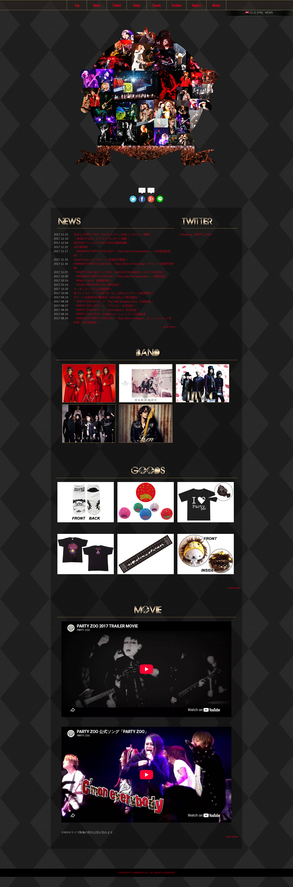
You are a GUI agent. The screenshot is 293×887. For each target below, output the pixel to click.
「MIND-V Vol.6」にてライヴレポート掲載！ (102, 238)
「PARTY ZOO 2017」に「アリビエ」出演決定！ (105, 305)
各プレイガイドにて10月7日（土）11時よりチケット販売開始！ (114, 293)
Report (196, 5)
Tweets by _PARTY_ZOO (195, 234)
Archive (177, 5)
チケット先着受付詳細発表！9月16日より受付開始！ (107, 297)
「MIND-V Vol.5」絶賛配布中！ (93, 280)
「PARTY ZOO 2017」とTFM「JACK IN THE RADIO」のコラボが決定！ (120, 272)
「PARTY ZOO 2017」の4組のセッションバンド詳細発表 (110, 314)
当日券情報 (81, 247)
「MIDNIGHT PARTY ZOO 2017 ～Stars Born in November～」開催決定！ (121, 276)
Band (136, 5)
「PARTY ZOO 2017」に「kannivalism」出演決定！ (107, 309)
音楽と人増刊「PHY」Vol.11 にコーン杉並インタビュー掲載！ (113, 234)
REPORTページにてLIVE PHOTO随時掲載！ (102, 242)
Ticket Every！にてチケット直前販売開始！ (101, 259)
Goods (156, 5)
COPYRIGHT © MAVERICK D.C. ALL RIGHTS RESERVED (146, 872)
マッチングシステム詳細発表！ (93, 288)
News (96, 5)
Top (77, 5)
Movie (216, 5)
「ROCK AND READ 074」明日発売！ (98, 284)
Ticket (116, 5)
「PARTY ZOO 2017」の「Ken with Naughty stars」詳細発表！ (114, 301)
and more (169, 326)
